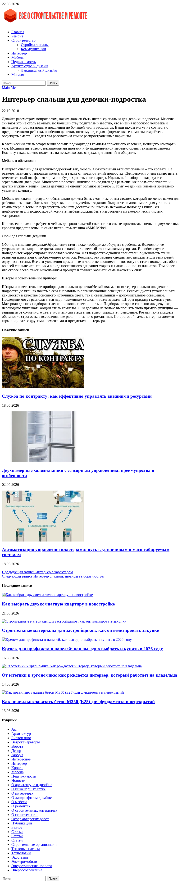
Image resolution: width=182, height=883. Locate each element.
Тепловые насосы (25, 849)
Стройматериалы (35, 45)
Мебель (17, 57)
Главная (17, 32)
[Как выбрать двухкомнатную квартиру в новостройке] (47, 595)
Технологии (21, 853)
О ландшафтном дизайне (31, 798)
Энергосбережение (26, 870)
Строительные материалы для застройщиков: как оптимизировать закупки (80, 630)
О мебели (19, 802)
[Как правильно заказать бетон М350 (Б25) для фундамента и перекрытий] (63, 692)
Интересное (21, 759)
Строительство (23, 40)
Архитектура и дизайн (29, 66)
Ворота (17, 746)
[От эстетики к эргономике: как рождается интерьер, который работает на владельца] (72, 666)
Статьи (17, 832)
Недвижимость (23, 62)
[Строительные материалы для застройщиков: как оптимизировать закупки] (64, 621)
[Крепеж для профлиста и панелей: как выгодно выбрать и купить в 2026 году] (67, 639)
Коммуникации (33, 49)
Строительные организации (34, 844)
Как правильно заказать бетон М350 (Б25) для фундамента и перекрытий (78, 701)
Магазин (18, 75)
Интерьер (19, 53)
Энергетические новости (31, 866)
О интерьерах (22, 793)
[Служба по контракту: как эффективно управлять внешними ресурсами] (43, 387)
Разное (16, 827)
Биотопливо (21, 738)
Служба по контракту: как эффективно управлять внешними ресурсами (77, 396)
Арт (14, 729)
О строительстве (24, 815)
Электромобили (24, 862)
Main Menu (10, 88)
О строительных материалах (34, 810)
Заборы (17, 755)
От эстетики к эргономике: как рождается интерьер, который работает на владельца (89, 675)
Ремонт (17, 36)
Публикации (21, 823)
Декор (16, 751)
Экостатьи (19, 857)
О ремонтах (20, 806)
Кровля (17, 768)
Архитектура (21, 734)
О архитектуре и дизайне (31, 785)
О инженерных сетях (28, 789)
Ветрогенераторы (25, 742)
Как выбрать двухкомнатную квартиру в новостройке (58, 603)
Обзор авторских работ (30, 819)
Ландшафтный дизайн (39, 70)
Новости (18, 780)
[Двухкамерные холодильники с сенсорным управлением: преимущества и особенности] (43, 461)
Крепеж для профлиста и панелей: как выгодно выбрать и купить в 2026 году (82, 648)
